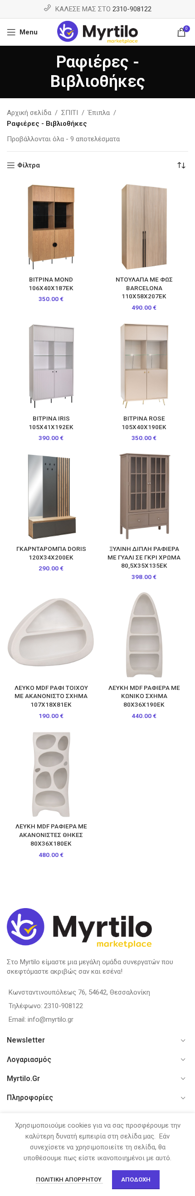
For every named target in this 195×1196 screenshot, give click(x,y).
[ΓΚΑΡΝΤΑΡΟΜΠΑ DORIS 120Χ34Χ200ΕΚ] (51, 495)
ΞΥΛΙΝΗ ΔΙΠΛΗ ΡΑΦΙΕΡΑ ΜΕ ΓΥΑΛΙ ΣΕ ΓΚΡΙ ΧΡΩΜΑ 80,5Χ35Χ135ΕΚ (143, 557)
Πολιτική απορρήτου (69, 1179)
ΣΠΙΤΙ (69, 113)
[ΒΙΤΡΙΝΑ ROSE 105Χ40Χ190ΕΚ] (144, 365)
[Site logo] (97, 32)
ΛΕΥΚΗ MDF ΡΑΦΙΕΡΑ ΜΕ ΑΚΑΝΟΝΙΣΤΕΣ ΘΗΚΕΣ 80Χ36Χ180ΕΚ (51, 835)
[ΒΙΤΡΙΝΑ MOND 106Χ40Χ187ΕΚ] (51, 226)
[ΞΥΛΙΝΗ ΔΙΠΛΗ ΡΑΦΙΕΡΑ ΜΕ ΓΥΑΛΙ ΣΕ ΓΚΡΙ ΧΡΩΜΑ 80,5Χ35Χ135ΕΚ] (144, 495)
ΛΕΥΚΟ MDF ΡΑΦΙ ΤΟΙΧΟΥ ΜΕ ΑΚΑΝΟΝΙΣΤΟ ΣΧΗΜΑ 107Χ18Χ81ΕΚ (51, 696)
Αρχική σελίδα (29, 113)
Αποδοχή (136, 1179)
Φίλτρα (28, 165)
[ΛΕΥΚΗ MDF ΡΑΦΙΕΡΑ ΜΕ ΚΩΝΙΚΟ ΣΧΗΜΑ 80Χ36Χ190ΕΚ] (144, 634)
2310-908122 (131, 9)
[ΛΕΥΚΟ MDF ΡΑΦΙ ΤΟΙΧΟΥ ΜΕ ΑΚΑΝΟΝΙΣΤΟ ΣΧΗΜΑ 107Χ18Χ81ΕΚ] (51, 634)
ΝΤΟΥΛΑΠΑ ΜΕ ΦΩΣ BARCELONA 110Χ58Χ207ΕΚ (144, 288)
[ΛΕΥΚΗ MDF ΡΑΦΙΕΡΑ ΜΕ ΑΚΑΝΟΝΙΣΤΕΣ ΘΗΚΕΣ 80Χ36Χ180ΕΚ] (51, 773)
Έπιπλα (99, 113)
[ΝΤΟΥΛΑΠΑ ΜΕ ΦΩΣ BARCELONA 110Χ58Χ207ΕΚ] (144, 226)
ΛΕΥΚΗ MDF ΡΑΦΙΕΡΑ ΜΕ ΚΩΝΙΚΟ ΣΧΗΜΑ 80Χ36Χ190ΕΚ (144, 696)
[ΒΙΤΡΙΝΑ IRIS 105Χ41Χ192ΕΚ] (51, 365)
